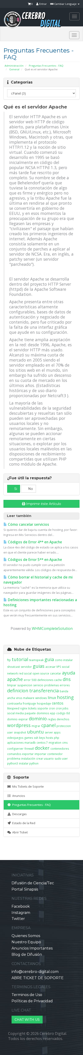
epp (52, 713)
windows (41, 698)
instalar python (29, 763)
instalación (28, 759)
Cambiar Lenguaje (65, 4)
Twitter (18, 918)
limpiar (11, 685)
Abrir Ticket (19, 832)
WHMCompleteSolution (52, 628)
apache (15, 679)
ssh (36, 738)
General (14, 69)
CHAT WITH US (27, 1020)
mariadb (30, 743)
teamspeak (36, 660)
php (56, 738)
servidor (26, 667)
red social (25, 673)
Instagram (21, 912)
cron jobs (62, 708)
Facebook (21, 906)
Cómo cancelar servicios (28, 524)
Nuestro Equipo (26, 942)
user (10, 732)
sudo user (61, 759)
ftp (9, 660)
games (28, 738)
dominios (43, 713)
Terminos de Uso (27, 995)
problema (13, 759)
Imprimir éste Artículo (43, 504)
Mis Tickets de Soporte (27, 786)
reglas (52, 719)
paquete (30, 713)
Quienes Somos (26, 936)
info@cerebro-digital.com (35, 971)
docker (42, 748)
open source (41, 673)
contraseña (14, 703)
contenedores (59, 749)
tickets (32, 708)
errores (65, 685)
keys (42, 738)
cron (52, 708)
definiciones (45, 680)
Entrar (43, 4)
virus (19, 698)
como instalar (64, 660)
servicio (38, 685)
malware (28, 698)
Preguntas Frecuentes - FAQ (46, 65)
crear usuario (45, 759)
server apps (52, 732)
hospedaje (44, 703)
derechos (63, 719)
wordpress (19, 725)
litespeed (13, 708)
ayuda (68, 673)
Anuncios (18, 796)
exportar (28, 754)
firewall (29, 749)
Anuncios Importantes (32, 948)
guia (49, 659)
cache (58, 680)
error (27, 680)
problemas (51, 685)
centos (57, 703)
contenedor (55, 754)
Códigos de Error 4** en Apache (34, 542)
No (30, 489)
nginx (23, 708)
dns (67, 679)
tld (68, 713)
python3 (12, 763)
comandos (14, 754)
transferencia (44, 690)
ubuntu (35, 732)
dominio (38, 718)
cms (65, 743)
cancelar (55, 673)
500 (34, 680)
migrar (36, 726)
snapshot (20, 732)
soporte (42, 708)
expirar (23, 719)
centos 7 (42, 743)
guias (38, 666)
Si (15, 489)
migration (55, 743)
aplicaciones (15, 743)
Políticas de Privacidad (32, 1001)
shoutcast (13, 667)
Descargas (19, 814)
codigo (60, 713)
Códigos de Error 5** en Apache (34, 559)
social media (15, 713)
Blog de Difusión (27, 954)
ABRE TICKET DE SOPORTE (38, 978)
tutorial (20, 659)
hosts (49, 738)
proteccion (63, 726)
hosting (65, 697)
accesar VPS (53, 667)
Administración (14, 65)
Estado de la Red (23, 823)
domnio (12, 719)
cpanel (48, 725)
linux (52, 697)
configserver (15, 749)
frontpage (29, 703)
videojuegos (15, 738)
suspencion (24, 685)
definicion (17, 690)
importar (40, 754)
